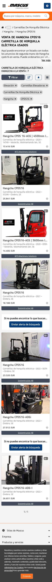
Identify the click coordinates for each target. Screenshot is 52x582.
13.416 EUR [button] (9, 147)
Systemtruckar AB (25, 204)
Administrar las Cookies (14, 567)
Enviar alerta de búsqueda (25, 324)
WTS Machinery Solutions (26, 151)
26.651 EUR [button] (9, 498)
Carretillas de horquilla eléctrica (31, 27)
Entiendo (27, 576)
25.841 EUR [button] (9, 199)
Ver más (46, 60)
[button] (13, 77)
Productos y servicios (12, 542)
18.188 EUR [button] (9, 303)
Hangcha (8, 31)
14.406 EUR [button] (9, 251)
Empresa (6, 536)
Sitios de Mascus (15, 530)
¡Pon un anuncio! (47, 6)
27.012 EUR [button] (9, 428)
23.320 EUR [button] (9, 375)
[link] (25, 118)
